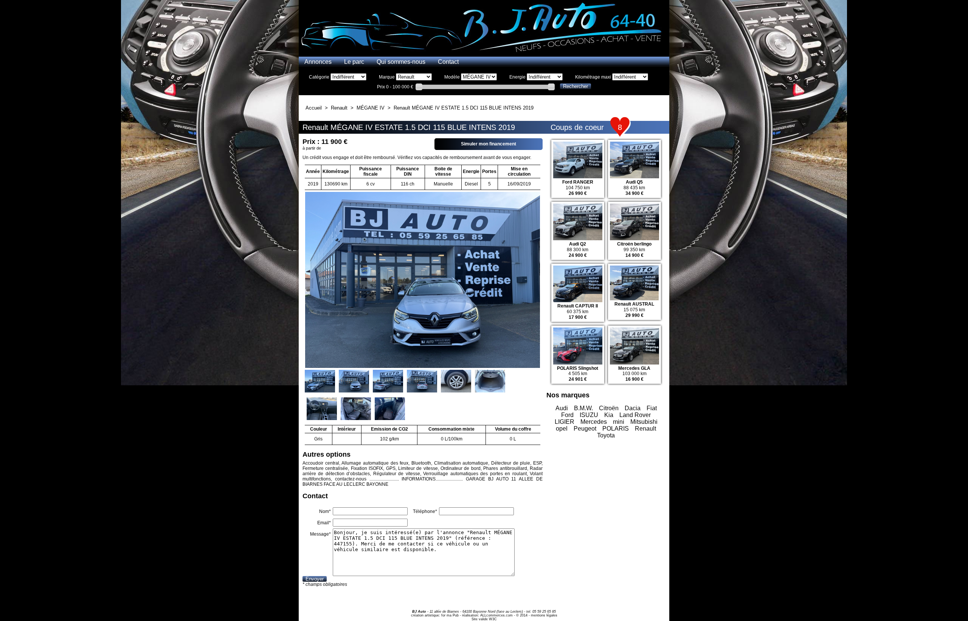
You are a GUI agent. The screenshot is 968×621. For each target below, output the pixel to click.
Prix (381, 87)
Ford (567, 415)
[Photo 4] (422, 382)
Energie (517, 77)
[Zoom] (422, 194)
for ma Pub (450, 615)
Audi (561, 408)
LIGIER (564, 422)
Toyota (606, 435)
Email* (324, 522)
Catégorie (319, 77)
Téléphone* (425, 511)
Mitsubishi (644, 422)
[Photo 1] (320, 382)
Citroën (609, 408)
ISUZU (589, 415)
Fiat (652, 408)
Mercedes (593, 422)
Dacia (633, 408)
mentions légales (544, 615)
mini (618, 422)
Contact (448, 62)
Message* (320, 534)
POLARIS (615, 428)
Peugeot (585, 428)
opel (562, 428)
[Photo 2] (354, 382)
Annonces (318, 62)
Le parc (354, 62)
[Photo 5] (456, 382)
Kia (608, 415)
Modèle (452, 77)
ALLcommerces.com (496, 615)
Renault (645, 428)
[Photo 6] (490, 382)
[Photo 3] (388, 382)
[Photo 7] (322, 409)
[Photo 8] (356, 409)
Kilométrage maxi (593, 77)
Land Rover (635, 415)
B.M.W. (583, 408)
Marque (387, 77)
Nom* (325, 511)
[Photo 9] (390, 409)
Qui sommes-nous (401, 62)
